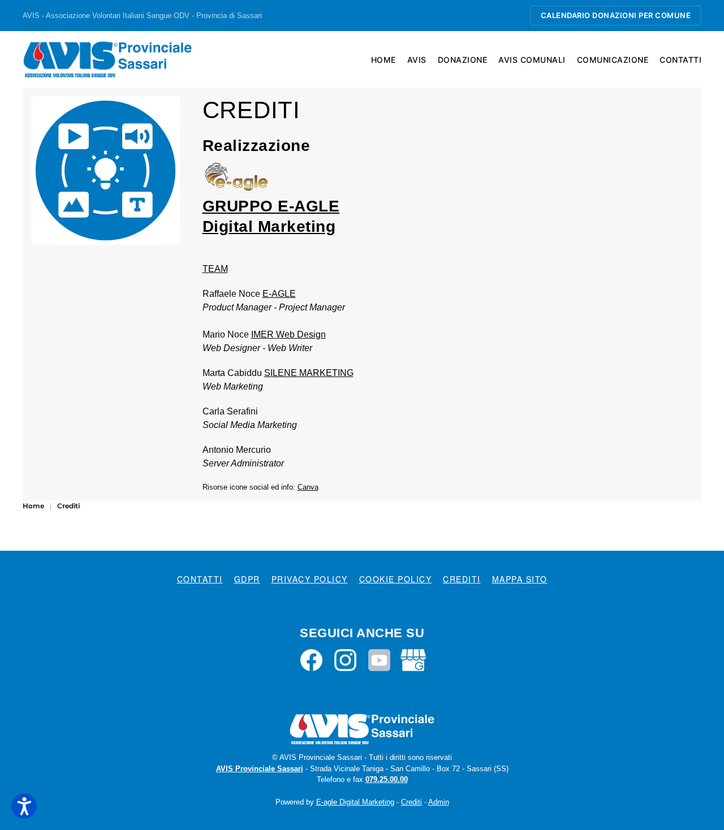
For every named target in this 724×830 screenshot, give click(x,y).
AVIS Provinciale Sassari (259, 768)
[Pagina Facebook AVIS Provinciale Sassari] (311, 659)
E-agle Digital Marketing (355, 802)
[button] (24, 806)
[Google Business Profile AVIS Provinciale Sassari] (413, 659)
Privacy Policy (310, 579)
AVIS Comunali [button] (532, 59)
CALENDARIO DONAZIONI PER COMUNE (616, 15)
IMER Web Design (288, 334)
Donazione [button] (463, 59)
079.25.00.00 (386, 779)
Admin (438, 802)
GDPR (247, 579)
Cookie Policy (395, 579)
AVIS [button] (416, 59)
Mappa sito (520, 579)
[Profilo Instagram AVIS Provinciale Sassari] (345, 659)
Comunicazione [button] (613, 59)
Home (383, 59)
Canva (308, 487)
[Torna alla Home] (107, 59)
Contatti (680, 59)
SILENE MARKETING (309, 373)
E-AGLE (279, 294)
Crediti (462, 579)
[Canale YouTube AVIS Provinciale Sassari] (379, 659)
